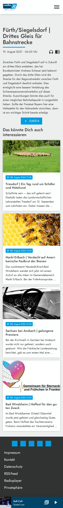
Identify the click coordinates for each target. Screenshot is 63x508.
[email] (48, 443)
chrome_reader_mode (57, 51)
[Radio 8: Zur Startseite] (27, 6)
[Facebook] (15, 443)
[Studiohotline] (40, 443)
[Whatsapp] (31, 443)
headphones (51, 51)
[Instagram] (23, 443)
